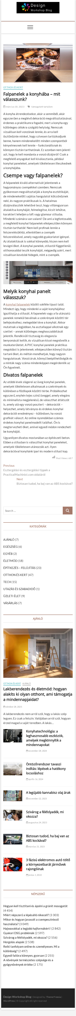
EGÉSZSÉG (10, 546)
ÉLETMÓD (10, 560)
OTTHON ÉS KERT (13, 87)
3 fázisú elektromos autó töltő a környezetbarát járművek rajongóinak (48, 864)
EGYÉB (8, 553)
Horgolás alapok (13, 942)
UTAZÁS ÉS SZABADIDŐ (19, 589)
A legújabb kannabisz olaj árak (48, 792)
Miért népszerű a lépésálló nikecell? (26, 915)
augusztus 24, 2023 (37, 822)
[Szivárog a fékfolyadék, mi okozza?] (12, 815)
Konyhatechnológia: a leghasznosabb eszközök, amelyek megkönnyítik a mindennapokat (44, 738)
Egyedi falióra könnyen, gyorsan (23, 955)
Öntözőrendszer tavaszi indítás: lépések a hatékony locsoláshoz (46, 768)
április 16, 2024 (35, 779)
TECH (7, 582)
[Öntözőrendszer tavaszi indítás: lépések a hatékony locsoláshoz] (12, 768)
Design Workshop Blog (17, 996)
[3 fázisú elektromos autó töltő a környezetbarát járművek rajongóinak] (12, 864)
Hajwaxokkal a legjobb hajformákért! (27, 928)
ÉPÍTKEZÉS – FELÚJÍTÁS (19, 567)
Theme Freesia (53, 996)
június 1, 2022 (35, 875)
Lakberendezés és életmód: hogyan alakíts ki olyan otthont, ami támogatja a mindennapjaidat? (37, 694)
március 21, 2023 (36, 846)
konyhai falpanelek (18, 304)
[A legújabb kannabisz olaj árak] (12, 795)
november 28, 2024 (37, 750)
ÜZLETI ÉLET (12, 596)
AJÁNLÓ (8, 539)
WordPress (9, 1000)
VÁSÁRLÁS (10, 603)
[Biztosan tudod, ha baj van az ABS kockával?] (12, 839)
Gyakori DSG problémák (18, 933)
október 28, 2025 (13, 706)
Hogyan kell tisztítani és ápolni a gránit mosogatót (35, 906)
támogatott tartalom (42, 106)
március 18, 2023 (14, 106)
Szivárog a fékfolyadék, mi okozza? (25, 937)
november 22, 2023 (37, 798)
